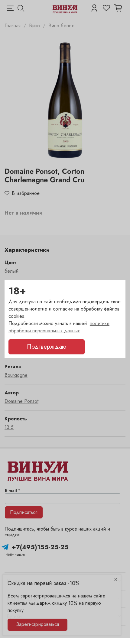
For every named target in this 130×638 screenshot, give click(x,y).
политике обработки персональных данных (58, 327)
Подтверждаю (46, 346)
